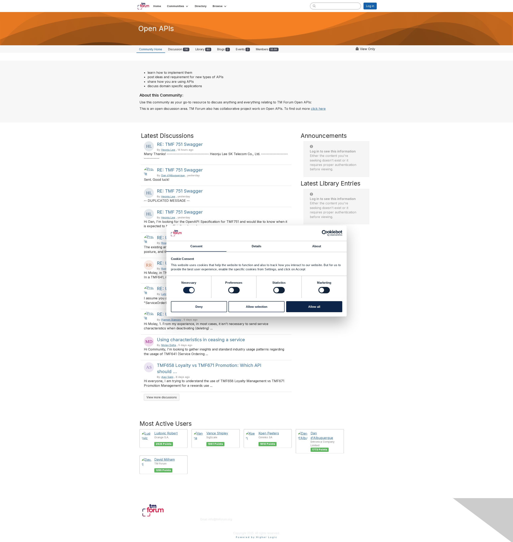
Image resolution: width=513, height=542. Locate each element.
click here (318, 109)
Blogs (222, 49)
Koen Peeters (269, 433)
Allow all (314, 306)
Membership (266, 519)
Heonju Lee (168, 149)
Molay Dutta (168, 345)
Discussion (178, 49)
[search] (314, 6)
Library (202, 49)
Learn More (265, 523)
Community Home (150, 49)
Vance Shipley (217, 433)
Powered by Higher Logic (256, 537)
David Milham (164, 459)
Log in (370, 6)
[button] (178, 6)
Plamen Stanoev (171, 319)
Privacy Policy (325, 527)
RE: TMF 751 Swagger (180, 144)
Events (242, 49)
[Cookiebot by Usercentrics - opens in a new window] (324, 233)
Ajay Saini (167, 376)
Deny (199, 306)
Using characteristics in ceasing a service (201, 339)
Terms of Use (325, 523)
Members (266, 49)
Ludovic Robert (166, 433)
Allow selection (256, 306)
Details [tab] (257, 246)
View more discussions (161, 397)
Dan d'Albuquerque (173, 175)
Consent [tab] (196, 246)
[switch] (234, 290)
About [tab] (316, 246)
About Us (322, 519)
